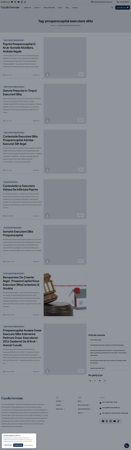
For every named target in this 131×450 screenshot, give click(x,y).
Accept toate (18, 445)
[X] (15, 2)
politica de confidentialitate (24, 441)
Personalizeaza (28, 445)
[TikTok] (25, 2)
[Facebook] (12, 2)
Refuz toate (8, 445)
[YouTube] (18, 2)
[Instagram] (22, 2)
